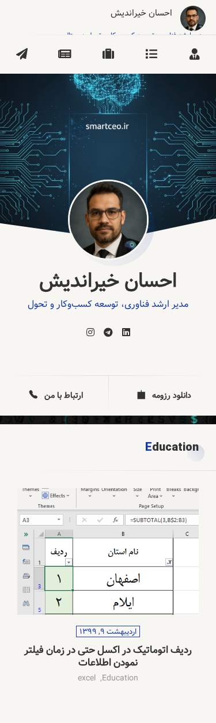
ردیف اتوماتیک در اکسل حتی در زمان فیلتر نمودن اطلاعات (108, 657)
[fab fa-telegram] (108, 333)
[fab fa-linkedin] (126, 333)
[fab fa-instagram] (90, 333)
